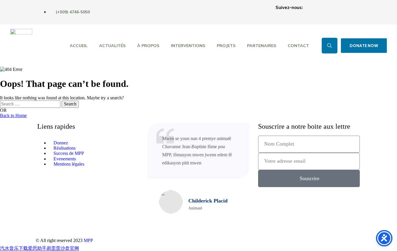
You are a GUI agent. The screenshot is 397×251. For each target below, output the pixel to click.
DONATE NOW (364, 46)
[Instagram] (332, 11)
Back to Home (13, 115)
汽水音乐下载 (14, 248)
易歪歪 (53, 248)
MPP (88, 240)
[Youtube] (352, 11)
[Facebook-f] (312, 11)
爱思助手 (37, 248)
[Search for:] (31, 103)
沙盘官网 (69, 248)
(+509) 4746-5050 (73, 12)
